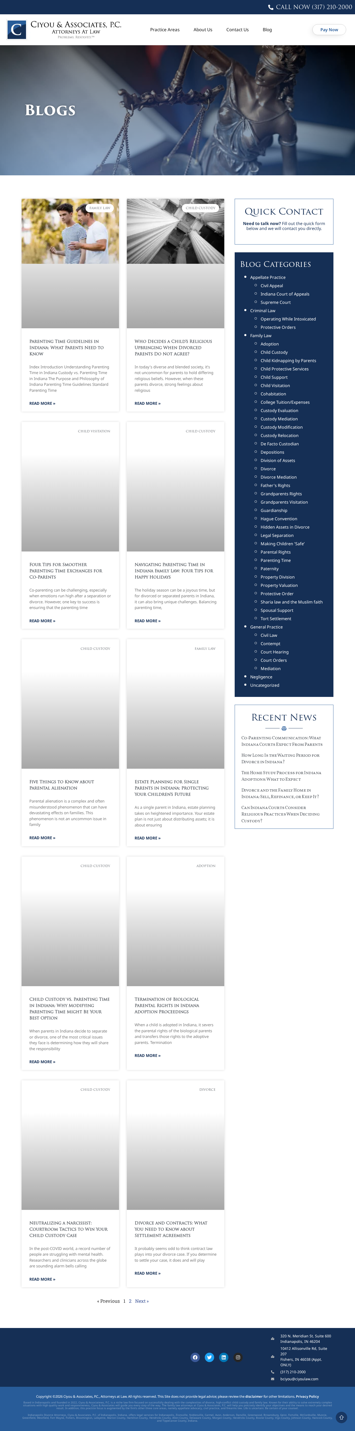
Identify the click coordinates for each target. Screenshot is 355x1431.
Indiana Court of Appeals (285, 294)
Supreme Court (276, 302)
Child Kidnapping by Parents (288, 360)
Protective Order (277, 593)
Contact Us (237, 30)
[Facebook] (195, 1357)
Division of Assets (278, 460)
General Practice (266, 627)
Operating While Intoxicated (288, 319)
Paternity (270, 569)
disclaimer (254, 1396)
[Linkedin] (223, 1357)
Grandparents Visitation (284, 502)
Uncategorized (264, 685)
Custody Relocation (280, 435)
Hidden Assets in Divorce (285, 527)
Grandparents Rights (281, 494)
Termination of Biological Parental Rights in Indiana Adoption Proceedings (167, 1006)
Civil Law (269, 635)
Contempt (270, 643)
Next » (142, 1301)
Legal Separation (277, 535)
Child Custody (274, 352)
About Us (203, 30)
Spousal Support (277, 610)
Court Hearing (275, 652)
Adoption (270, 344)
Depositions (272, 452)
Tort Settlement (276, 618)
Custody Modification (282, 427)
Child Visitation (275, 385)
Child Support (274, 377)
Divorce (268, 469)
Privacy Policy (307, 1396)
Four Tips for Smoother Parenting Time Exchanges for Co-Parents (65, 571)
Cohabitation (273, 394)
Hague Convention (279, 519)
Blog (267, 30)
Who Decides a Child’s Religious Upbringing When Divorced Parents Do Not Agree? (173, 348)
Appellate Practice (268, 277)
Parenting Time (276, 560)
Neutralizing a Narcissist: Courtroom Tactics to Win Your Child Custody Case (68, 1229)
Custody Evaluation (279, 410)
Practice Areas (165, 30)
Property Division (278, 577)
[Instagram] (238, 1357)
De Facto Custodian (280, 444)
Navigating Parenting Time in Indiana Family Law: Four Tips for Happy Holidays (174, 571)
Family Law (261, 335)
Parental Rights (276, 552)
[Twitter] (209, 1357)
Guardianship (274, 510)
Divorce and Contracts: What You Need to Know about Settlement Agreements (171, 1229)
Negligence (261, 677)
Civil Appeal (272, 285)
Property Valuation (279, 585)
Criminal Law (262, 310)
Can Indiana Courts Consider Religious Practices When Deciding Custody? (280, 814)
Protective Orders (278, 327)
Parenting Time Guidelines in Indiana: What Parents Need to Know (66, 348)
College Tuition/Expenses (285, 402)
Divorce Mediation (279, 477)
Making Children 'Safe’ (283, 544)
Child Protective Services (285, 369)
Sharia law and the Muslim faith (292, 602)
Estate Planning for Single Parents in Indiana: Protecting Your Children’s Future (172, 788)
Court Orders (274, 660)
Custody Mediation (279, 419)
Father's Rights (275, 485)
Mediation (271, 668)
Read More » (42, 403)
